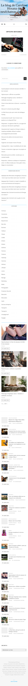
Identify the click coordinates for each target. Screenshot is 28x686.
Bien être (3, 224)
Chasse (3, 234)
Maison (3, 274)
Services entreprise (6, 304)
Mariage (3, 277)
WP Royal (17, 662)
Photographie (4, 287)
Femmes (3, 251)
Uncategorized (5, 314)
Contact (22, 674)
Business (3, 227)
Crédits (3, 237)
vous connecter (11, 68)
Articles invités (17, 674)
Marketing (3, 281)
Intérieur (3, 264)
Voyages (3, 318)
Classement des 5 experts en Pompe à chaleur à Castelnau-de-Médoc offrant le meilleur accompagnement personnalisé (13, 131)
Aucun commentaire (17, 423)
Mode (2, 284)
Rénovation (4, 297)
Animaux (3, 210)
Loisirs (3, 271)
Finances (3, 254)
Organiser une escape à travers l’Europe (11, 142)
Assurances (4, 214)
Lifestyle (3, 267)
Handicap (3, 257)
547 (5, 403)
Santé (2, 301)
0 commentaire (23, 54)
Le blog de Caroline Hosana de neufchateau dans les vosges (14, 10)
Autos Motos (4, 217)
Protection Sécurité (6, 291)
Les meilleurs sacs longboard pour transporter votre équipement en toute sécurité (17, 444)
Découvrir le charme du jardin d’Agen (10, 109)
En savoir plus (5, 348)
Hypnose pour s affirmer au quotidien (10, 94)
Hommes (3, 261)
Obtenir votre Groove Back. (15, 520)
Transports (4, 307)
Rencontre (3, 294)
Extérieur (3, 247)
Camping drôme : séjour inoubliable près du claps (13, 146)
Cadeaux (3, 231)
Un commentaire (17, 481)
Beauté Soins (4, 220)
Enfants (3, 241)
